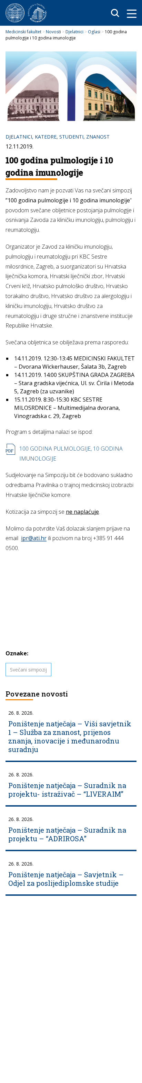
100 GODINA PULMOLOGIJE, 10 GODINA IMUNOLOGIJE (71, 453)
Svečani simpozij (28, 669)
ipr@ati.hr (34, 538)
